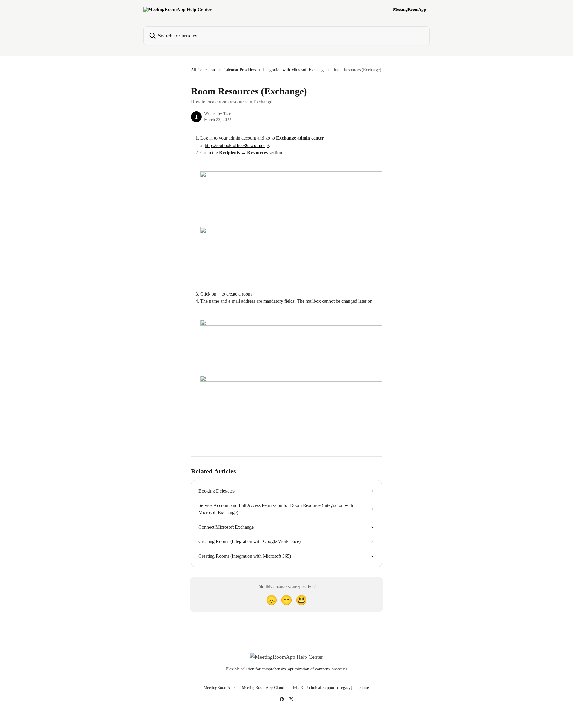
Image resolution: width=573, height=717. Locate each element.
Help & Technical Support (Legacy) (321, 687)
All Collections (203, 70)
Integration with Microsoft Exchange (294, 70)
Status (364, 687)
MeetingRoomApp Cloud (263, 687)
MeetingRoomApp (409, 9)
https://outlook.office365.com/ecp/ (237, 145)
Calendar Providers (240, 70)
